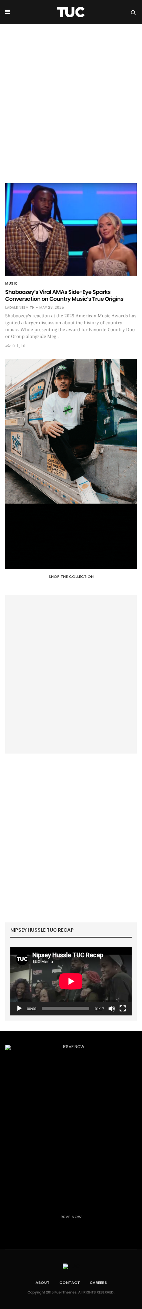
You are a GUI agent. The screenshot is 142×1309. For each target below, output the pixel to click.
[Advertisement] (71, 99)
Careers (98, 1282)
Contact (69, 1282)
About (43, 1282)
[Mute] (111, 1008)
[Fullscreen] (122, 1008)
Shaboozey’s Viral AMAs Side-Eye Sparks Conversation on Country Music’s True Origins (64, 295)
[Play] (19, 1008)
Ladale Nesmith (19, 307)
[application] (71, 981)
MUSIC (11, 283)
